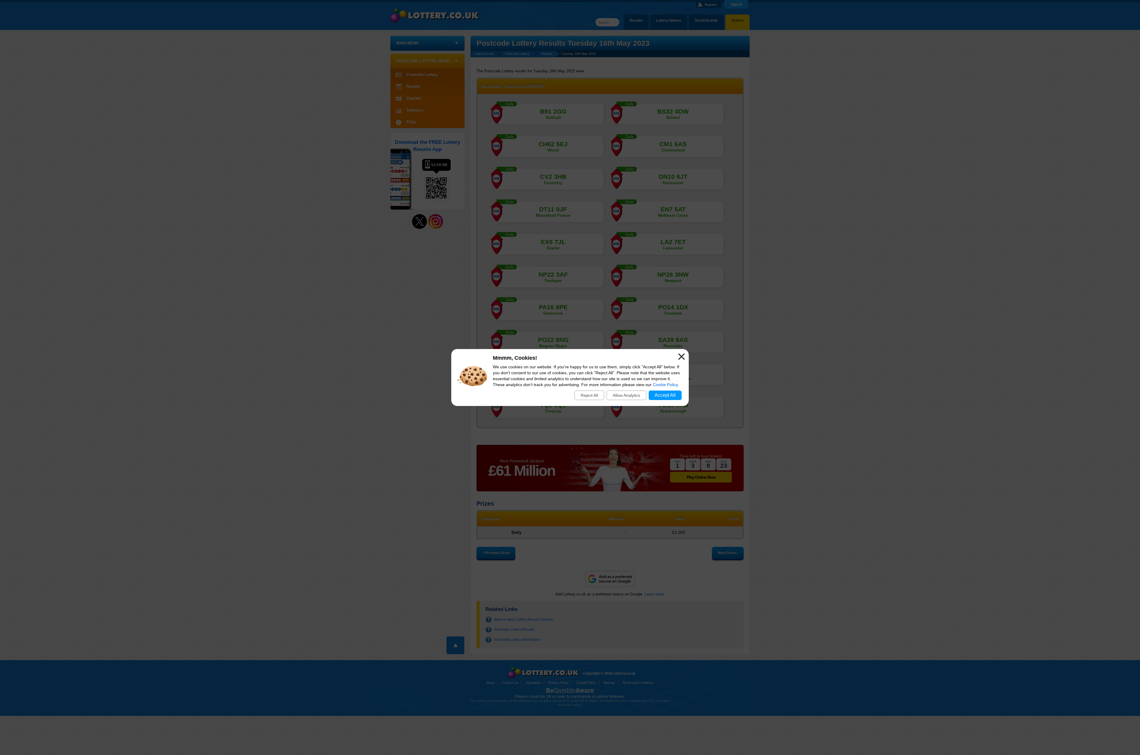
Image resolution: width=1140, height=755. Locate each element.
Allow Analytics (626, 395)
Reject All (589, 395)
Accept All (665, 395)
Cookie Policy (665, 384)
